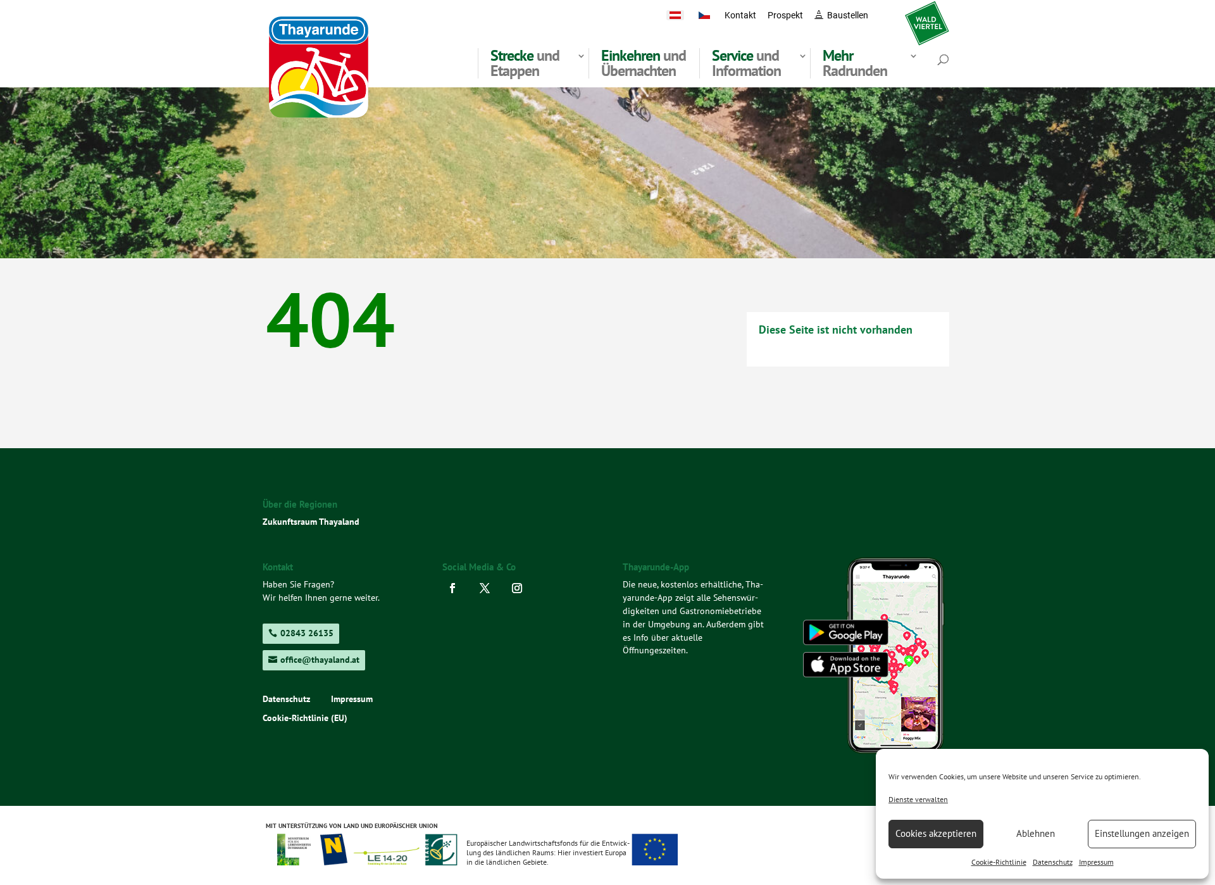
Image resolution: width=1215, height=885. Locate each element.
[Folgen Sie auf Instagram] (520, 588)
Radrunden (855, 63)
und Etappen (524, 63)
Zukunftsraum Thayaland (311, 521)
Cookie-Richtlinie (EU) (305, 718)
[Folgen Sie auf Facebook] (456, 588)
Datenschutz (1053, 862)
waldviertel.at (927, 15)
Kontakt (740, 15)
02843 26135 (306, 633)
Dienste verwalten (918, 799)
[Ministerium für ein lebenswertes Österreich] (298, 861)
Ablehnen (1035, 833)
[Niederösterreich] (334, 861)
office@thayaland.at (319, 659)
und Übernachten (643, 63)
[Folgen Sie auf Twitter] (488, 588)
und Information (746, 63)
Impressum (1096, 862)
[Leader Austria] (386, 861)
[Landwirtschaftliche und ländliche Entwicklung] (655, 861)
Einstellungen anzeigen (1142, 833)
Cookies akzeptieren (935, 833)
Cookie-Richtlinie (998, 862)
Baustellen (847, 15)
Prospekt (785, 15)
